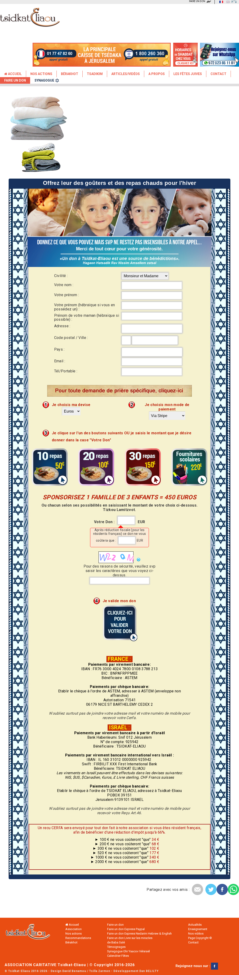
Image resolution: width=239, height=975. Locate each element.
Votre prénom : (66, 295)
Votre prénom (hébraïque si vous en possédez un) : (84, 307)
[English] (227, 2)
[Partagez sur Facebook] (222, 889)
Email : (59, 361)
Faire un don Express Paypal (126, 929)
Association (73, 929)
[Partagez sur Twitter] (211, 889)
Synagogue (44, 80)
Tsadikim (95, 74)
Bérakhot (69, 74)
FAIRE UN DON (197, 1)
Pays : (59, 349)
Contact (218, 74)
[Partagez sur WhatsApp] (233, 889)
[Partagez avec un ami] (197, 889)
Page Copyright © (200, 938)
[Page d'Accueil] (28, 932)
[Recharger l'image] (138, 559)
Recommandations (78, 938)
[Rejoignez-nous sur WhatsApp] (219, 64)
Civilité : (61, 275)
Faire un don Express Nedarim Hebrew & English (139, 933)
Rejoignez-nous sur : (193, 966)
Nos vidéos (196, 933)
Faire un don (15, 80)
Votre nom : (64, 285)
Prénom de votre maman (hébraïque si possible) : (86, 317)
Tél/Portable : (65, 371)
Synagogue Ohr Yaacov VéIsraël (128, 951)
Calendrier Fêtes (118, 955)
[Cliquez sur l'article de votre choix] (49, 485)
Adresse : (62, 326)
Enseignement (197, 929)
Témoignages (116, 947)
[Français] (220, 2)
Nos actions (73, 933)
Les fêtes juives (187, 74)
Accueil (14, 74)
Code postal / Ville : (71, 337)
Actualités (195, 924)
